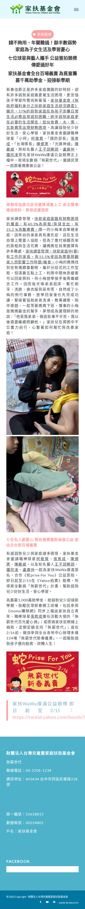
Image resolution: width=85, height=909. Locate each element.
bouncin (74, 902)
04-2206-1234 (38, 770)
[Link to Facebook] (40, 902)
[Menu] (76, 9)
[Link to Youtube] (47, 902)
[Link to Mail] (54, 902)
